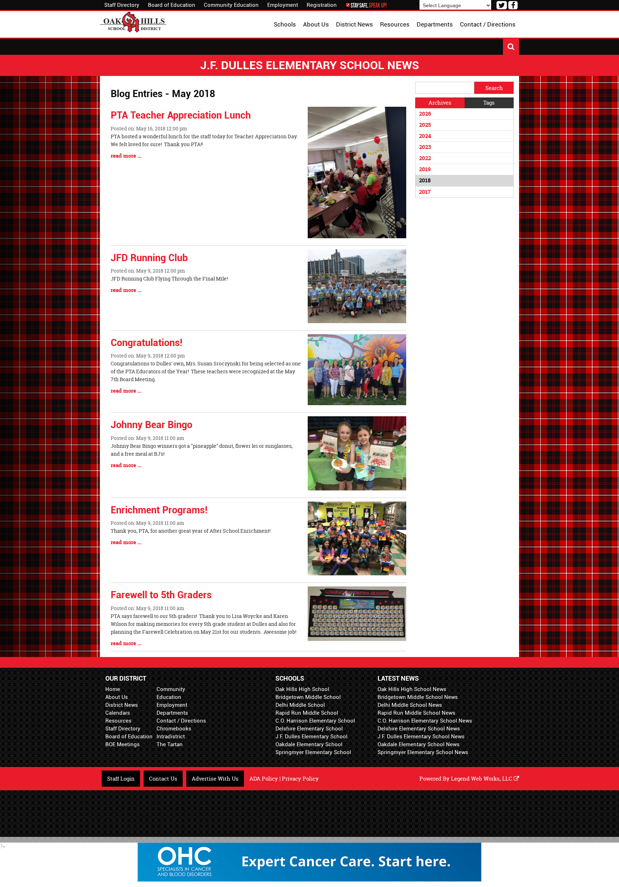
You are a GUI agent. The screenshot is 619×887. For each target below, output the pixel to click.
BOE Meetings (122, 744)
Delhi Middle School (300, 705)
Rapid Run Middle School (306, 713)
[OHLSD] (133, 21)
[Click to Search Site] (511, 47)
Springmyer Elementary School (313, 752)
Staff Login (121, 778)
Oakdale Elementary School (308, 744)
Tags (489, 102)
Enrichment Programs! (159, 510)
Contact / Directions (181, 721)
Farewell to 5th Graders (161, 595)
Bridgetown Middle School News (418, 697)
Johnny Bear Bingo (151, 425)
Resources (118, 721)
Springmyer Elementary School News (423, 752)
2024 (425, 136)
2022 (425, 158)
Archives (439, 102)
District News (121, 705)
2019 (425, 169)
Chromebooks (174, 728)
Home (112, 689)
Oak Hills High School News (412, 689)
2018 (425, 180)
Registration (322, 5)
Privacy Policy (300, 778)
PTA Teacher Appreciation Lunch (181, 115)
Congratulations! (146, 343)
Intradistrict (171, 736)
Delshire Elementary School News (419, 728)
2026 (425, 114)
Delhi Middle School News (410, 705)
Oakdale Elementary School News (419, 744)
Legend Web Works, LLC (482, 778)
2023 (425, 147)
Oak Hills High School (302, 689)
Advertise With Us (215, 778)
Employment (282, 5)
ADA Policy (263, 778)
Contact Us (163, 778)
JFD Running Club (149, 258)
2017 (425, 192)
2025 (425, 125)
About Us (116, 697)
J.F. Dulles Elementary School (311, 736)
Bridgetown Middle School (308, 697)
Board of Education (171, 5)
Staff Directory (121, 5)
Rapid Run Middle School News (416, 713)
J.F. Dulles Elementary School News (421, 736)
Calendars (117, 713)
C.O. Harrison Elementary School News (425, 721)
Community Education (231, 5)
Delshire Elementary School (309, 728)
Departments (172, 713)
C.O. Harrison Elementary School (315, 721)
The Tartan (170, 744)
